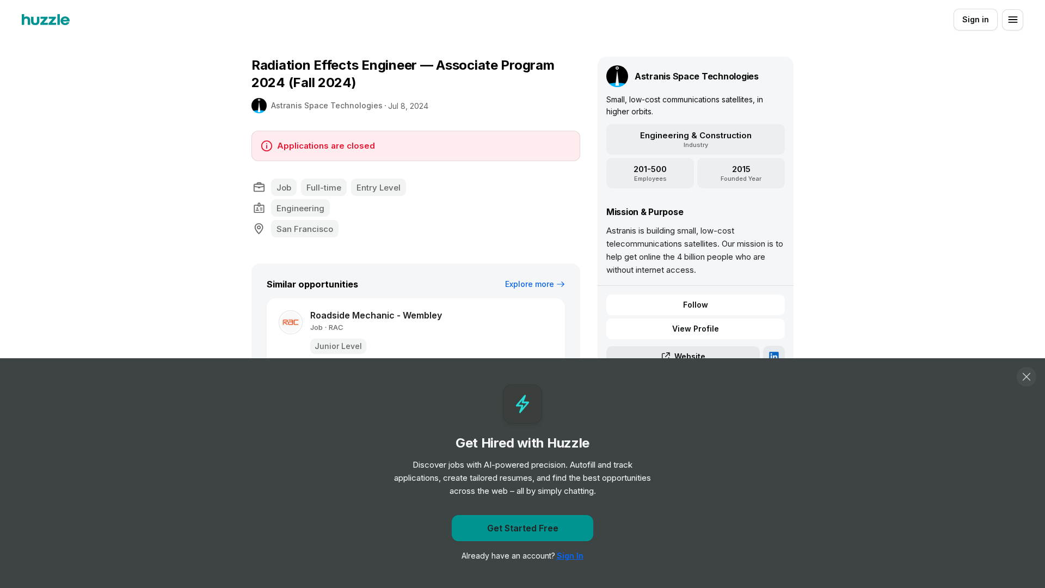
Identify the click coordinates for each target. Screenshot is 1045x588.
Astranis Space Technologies (327, 105)
